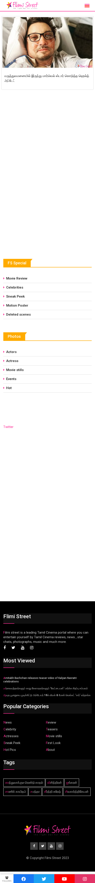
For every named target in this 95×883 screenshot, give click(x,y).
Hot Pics (10, 750)
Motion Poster (17, 305)
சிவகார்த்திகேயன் (77, 791)
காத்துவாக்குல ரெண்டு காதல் (24, 782)
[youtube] (64, 878)
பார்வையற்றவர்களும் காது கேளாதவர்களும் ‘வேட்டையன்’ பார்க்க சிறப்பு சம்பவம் (45, 688)
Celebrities (14, 287)
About (50, 750)
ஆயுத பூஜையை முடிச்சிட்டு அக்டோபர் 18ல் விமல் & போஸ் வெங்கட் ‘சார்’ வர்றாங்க (47, 695)
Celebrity (10, 729)
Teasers (52, 729)
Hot (9, 388)
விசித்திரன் (55, 782)
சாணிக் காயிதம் (15, 791)
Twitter (8, 427)
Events (11, 379)
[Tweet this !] (44, 878)
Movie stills (15, 370)
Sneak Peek (15, 296)
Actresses (11, 736)
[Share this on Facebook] (23, 878)
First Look (53, 743)
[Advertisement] (36, 212)
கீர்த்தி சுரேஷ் (52, 791)
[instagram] (85, 878)
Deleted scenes (18, 314)
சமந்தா (35, 791)
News (8, 722)
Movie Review (16, 278)
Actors (11, 352)
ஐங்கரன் (71, 782)
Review (51, 722)
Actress (12, 361)
